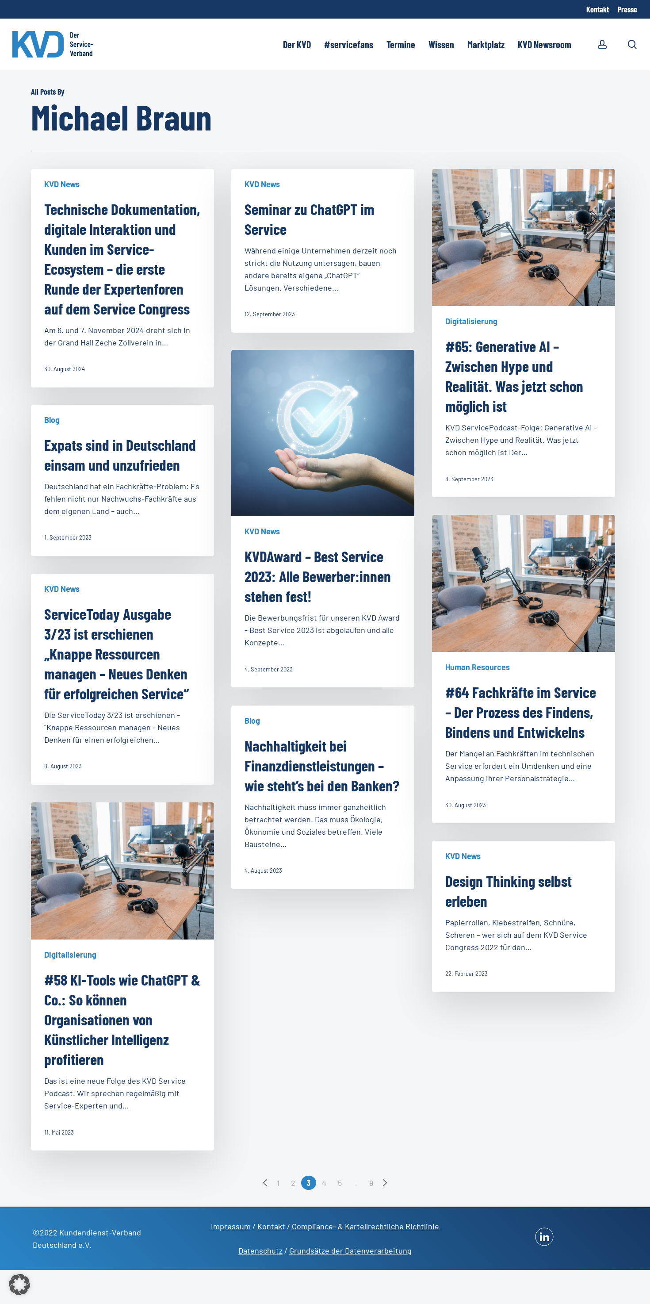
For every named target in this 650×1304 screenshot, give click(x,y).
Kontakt (271, 1226)
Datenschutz (260, 1250)
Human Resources (477, 667)
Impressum (231, 1226)
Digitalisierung (471, 321)
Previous (265, 1183)
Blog (52, 420)
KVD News (62, 184)
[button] (19, 1284)
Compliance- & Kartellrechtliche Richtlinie (365, 1226)
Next (384, 1183)
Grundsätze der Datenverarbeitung (350, 1250)
